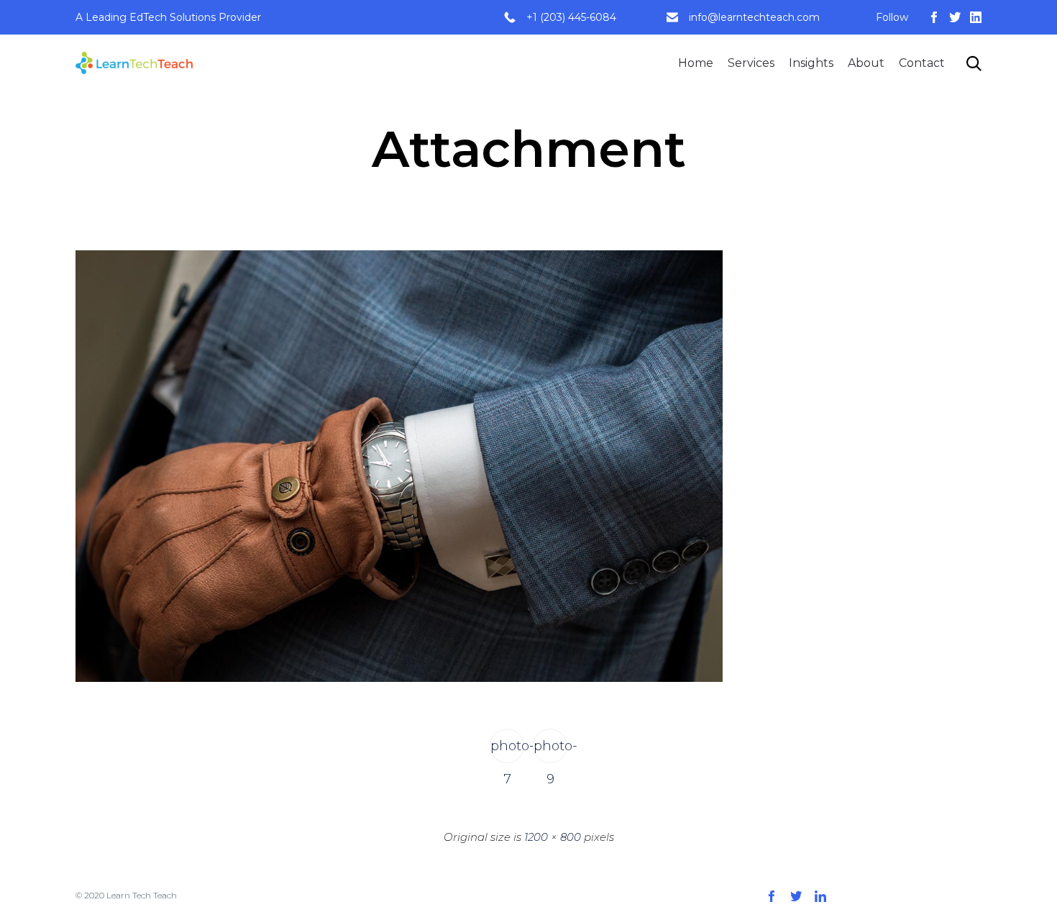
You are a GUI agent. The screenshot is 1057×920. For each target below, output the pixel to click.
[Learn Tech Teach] (134, 63)
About (866, 63)
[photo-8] (399, 678)
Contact (922, 63)
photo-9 (550, 750)
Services (751, 63)
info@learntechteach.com (754, 17)
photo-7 (507, 750)
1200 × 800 (552, 837)
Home (695, 63)
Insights (811, 63)
